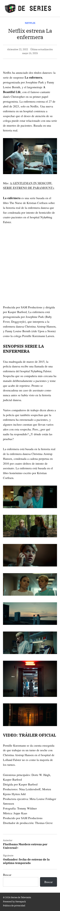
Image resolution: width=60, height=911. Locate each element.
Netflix (30, 23)
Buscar (7, 875)
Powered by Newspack (14, 901)
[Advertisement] (30, 260)
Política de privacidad (14, 905)
